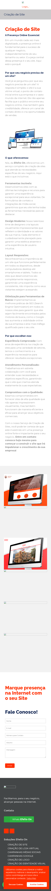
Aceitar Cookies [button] (37, 884)
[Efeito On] (25, 4)
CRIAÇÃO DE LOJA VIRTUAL (23, 848)
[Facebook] (6, 831)
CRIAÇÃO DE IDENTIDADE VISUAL (27, 863)
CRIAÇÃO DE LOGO (18, 859)
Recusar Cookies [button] (16, 884)
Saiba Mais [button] (31, 878)
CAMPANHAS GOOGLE (20, 856)
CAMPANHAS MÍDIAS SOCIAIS (24, 852)
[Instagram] (12, 831)
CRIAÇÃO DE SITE (17, 844)
